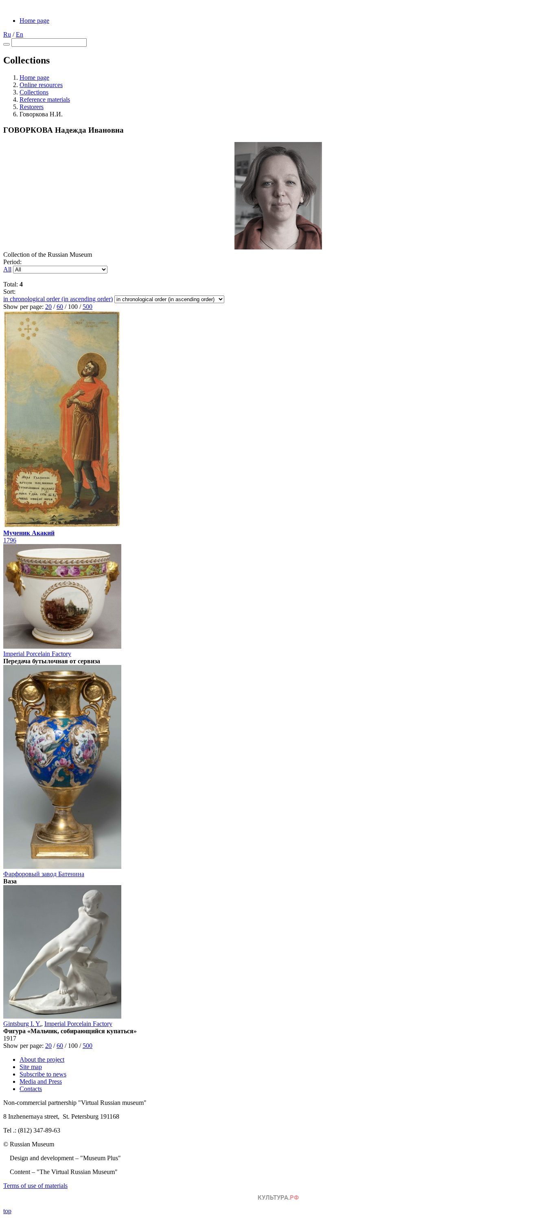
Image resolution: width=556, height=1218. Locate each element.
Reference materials (45, 99)
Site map (31, 1066)
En (19, 34)
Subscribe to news (43, 1074)
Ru (7, 34)
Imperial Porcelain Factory (37, 653)
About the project (42, 1059)
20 (48, 306)
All (7, 269)
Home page (34, 20)
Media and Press (41, 1081)
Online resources (41, 84)
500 (87, 306)
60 (60, 306)
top (7, 1210)
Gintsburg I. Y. (22, 1023)
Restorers (32, 106)
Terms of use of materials (35, 1185)
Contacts (31, 1088)
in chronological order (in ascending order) (58, 298)
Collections (34, 92)
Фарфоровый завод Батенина (43, 873)
